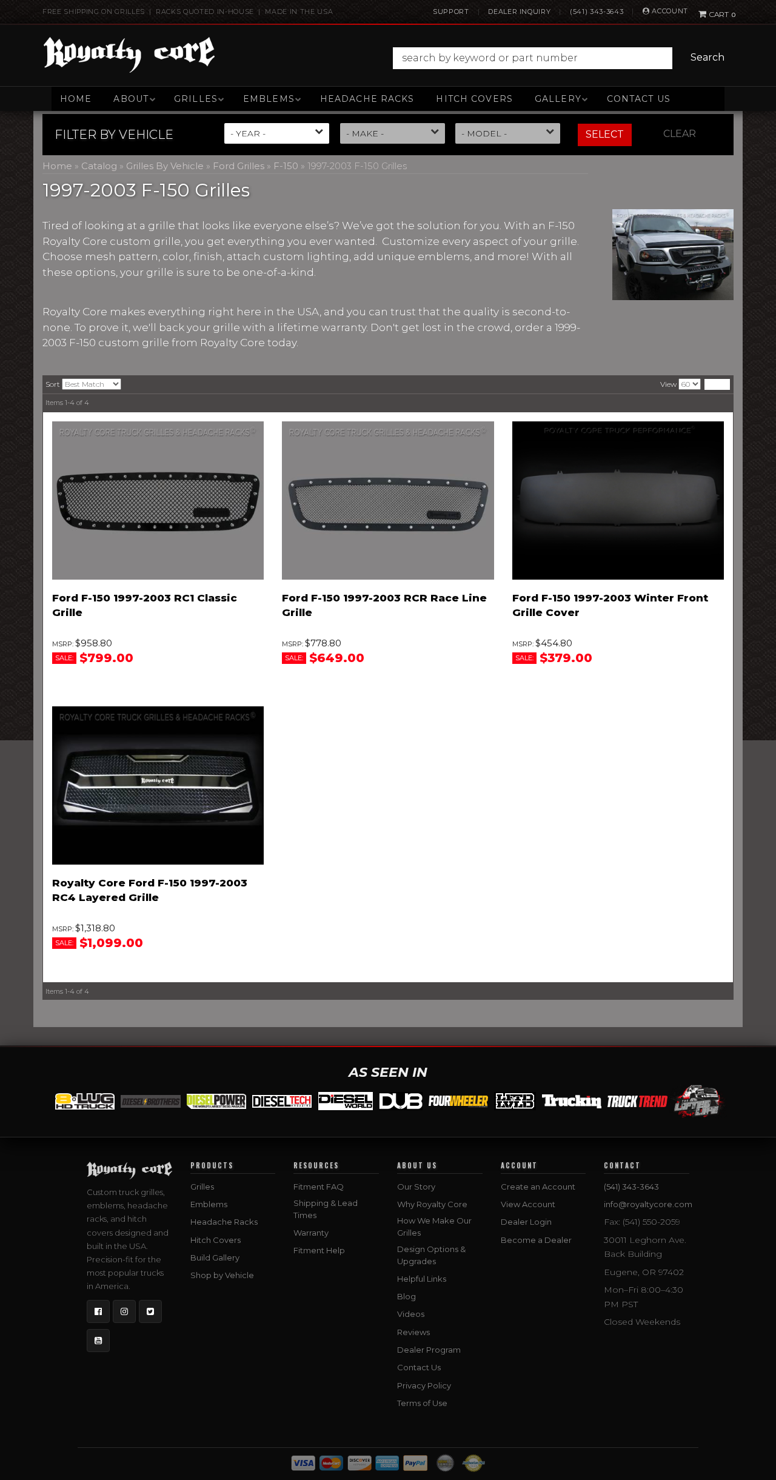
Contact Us (639, 98)
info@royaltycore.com (648, 1204)
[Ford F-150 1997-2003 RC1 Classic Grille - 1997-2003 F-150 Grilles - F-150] (158, 500)
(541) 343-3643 (596, 11)
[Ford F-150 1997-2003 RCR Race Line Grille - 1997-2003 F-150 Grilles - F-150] (387, 500)
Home (76, 98)
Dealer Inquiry (519, 11)
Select (605, 134)
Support (451, 11)
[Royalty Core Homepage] (129, 54)
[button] (562, 58)
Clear (679, 133)
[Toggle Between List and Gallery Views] (717, 384)
